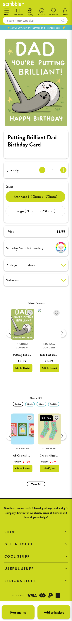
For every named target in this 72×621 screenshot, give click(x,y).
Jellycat (41, 404)
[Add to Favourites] (29, 313)
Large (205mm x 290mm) (35, 211)
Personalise (18, 612)
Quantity (12, 170)
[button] (36, 532)
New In (29, 404)
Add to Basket (22, 468)
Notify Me (49, 468)
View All (36, 484)
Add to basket (54, 612)
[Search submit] (63, 20)
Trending (18, 404)
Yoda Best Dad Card (51, 354)
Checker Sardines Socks (54, 455)
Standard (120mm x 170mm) (35, 197)
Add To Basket (22, 368)
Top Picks (53, 404)
